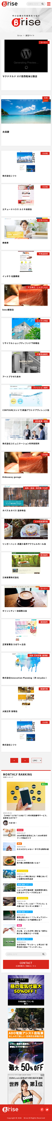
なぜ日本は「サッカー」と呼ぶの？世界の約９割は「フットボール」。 (32, 945)
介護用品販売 (42, 354)
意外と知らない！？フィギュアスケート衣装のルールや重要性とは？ (32, 918)
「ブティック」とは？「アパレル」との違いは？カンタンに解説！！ (32, 904)
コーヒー (44, 42)
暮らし (44, 784)
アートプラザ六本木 (11, 376)
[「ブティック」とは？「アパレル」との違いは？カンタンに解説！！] (9, 902)
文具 (46, 98)
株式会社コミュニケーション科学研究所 (20, 443)
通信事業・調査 (41, 421)
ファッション (22, 871)
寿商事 (5, 242)
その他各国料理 (41, 521)
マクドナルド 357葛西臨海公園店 (19, 76)
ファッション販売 (40, 387)
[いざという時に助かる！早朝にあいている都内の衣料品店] (9, 875)
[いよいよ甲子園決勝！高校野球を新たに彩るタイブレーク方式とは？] (9, 888)
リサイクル (43, 220)
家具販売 (44, 555)
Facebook (42, 1110)
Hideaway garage (11, 476)
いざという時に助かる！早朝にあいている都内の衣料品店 (32, 877)
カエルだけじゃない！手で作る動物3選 (33, 849)
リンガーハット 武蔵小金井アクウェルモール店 (24, 543)
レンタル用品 (42, 320)
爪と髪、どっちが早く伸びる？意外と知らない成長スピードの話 (32, 932)
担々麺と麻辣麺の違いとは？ (28, 863)
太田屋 (5, 131)
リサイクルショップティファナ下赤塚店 (20, 343)
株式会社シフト (9, 175)
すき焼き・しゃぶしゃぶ (38, 287)
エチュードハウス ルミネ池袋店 (17, 209)
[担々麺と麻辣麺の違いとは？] (9, 861)
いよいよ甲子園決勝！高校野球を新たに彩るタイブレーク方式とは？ (32, 891)
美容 (19, 925)
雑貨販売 (44, 622)
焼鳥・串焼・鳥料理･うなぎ (36, 488)
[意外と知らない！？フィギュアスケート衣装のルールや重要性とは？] (9, 916)
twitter (47, 1110)
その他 (45, 153)
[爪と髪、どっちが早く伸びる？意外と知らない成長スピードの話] (9, 929)
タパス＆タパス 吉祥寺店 (14, 510)
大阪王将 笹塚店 (9, 711)
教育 (19, 844)
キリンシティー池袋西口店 (14, 610)
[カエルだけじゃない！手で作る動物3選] (9, 847)
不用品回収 (43, 254)
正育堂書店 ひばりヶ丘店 (14, 644)
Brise (19, 35)
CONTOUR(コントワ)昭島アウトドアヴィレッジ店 (25, 410)
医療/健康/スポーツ (25, 884)
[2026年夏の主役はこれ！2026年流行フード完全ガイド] (9, 834)
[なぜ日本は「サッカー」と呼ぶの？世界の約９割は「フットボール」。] (9, 943)
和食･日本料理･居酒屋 (39, 655)
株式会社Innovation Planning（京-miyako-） (25, 677)
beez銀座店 (8, 309)
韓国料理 (44, 689)
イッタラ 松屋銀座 (10, 276)
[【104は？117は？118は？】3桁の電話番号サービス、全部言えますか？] (26, 796)
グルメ (20, 830)
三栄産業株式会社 (10, 577)
